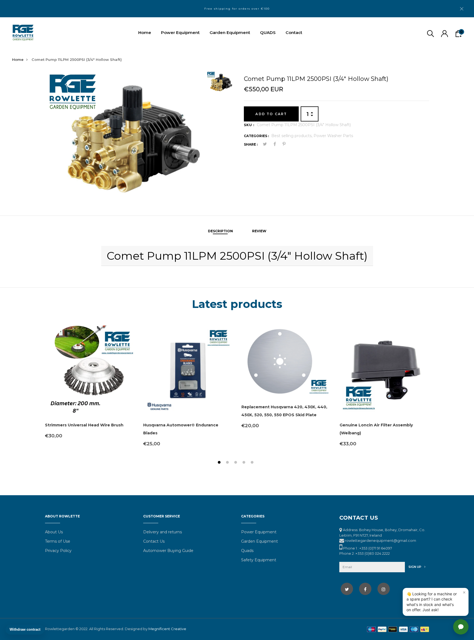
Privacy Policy (58, 550)
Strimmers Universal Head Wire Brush (84, 425)
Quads (247, 550)
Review (259, 231)
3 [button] (236, 463)
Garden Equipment (230, 32)
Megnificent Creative (167, 629)
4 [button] (244, 463)
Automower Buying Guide (168, 550)
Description (220, 231)
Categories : (256, 136)
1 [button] (220, 463)
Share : (251, 144)
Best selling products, (292, 135)
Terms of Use (57, 541)
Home (144, 32)
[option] (123, 134)
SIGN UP (415, 567)
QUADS (268, 32)
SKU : (249, 125)
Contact (294, 32)
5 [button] (252, 463)
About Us (54, 531)
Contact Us (154, 541)
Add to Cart (271, 114)
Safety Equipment (258, 559)
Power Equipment (180, 32)
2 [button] (228, 463)
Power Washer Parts (333, 135)
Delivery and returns (162, 531)
